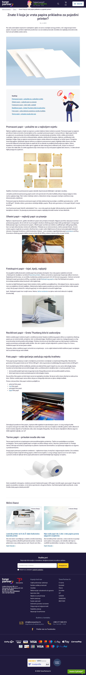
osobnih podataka (38, 569)
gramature (69, 231)
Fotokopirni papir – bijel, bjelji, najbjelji (24, 105)
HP (60, 593)
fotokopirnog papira (47, 279)
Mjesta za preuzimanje (37, 596)
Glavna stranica (6, 9)
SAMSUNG (62, 598)
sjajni (10, 390)
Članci (14, 9)
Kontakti (61, 585)
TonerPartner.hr (65, 579)
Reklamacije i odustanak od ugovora (42, 590)
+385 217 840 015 (40, 4)
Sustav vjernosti (35, 601)
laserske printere (35, 275)
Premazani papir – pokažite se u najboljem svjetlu (27, 99)
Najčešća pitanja (35, 609)
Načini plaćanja (35, 598)
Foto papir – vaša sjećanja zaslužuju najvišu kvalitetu (28, 111)
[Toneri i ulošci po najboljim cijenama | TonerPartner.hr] (7, 4)
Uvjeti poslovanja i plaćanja (39, 583)
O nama (61, 583)
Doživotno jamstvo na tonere (39, 603)
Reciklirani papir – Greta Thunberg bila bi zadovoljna (28, 108)
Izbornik (79, 4)
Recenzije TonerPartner (37, 611)
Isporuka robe (34, 593)
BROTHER (62, 601)
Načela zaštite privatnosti (38, 585)
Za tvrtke (61, 590)
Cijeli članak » (10, 546)
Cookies (33, 588)
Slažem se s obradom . (31, 569)
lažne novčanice (43, 291)
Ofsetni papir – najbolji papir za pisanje (24, 102)
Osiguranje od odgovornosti (39, 606)
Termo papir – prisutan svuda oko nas (24, 114)
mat (10, 386)
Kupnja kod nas (36, 579)
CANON (61, 596)
